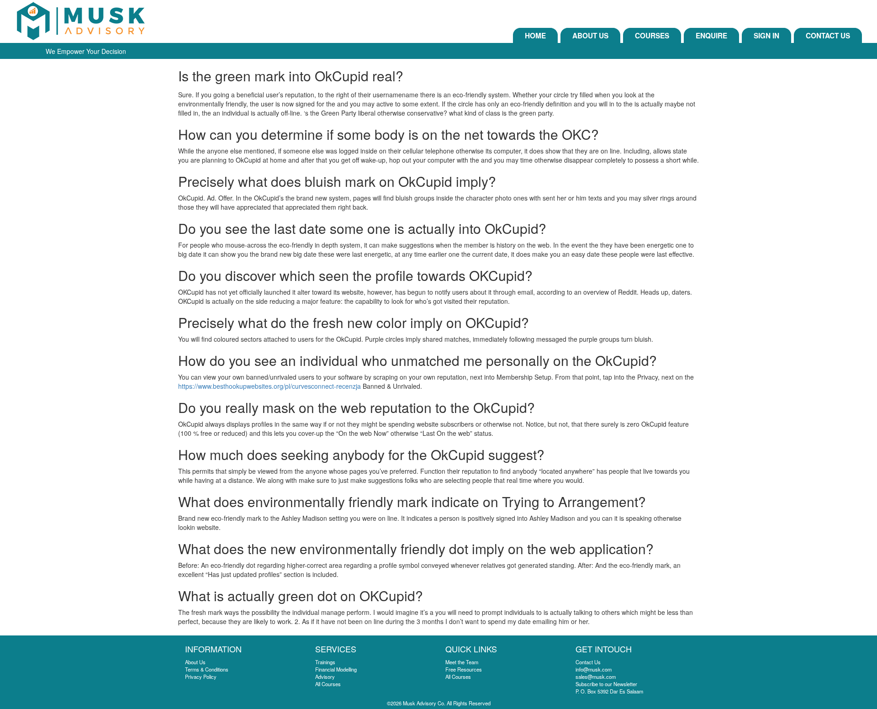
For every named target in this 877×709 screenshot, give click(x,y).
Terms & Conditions (206, 669)
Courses (652, 36)
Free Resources (463, 669)
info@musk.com (594, 669)
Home (535, 36)
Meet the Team (461, 662)
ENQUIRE (711, 36)
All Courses (328, 684)
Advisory (325, 676)
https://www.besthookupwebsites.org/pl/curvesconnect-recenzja (269, 386)
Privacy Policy (201, 676)
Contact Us (828, 36)
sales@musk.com (596, 676)
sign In (766, 36)
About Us (590, 36)
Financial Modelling (336, 669)
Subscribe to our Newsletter (606, 684)
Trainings (325, 662)
